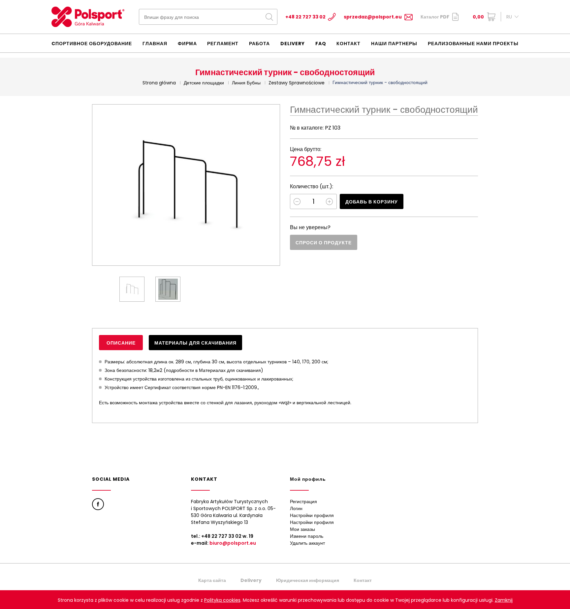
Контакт (348, 43)
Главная (154, 43)
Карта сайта (212, 580)
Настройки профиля (312, 515)
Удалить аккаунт (307, 543)
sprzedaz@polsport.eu (373, 17)
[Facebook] (98, 504)
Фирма (187, 43)
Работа (259, 43)
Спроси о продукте (324, 242)
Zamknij (504, 600)
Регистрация (303, 501)
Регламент (222, 43)
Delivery (292, 43)
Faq (320, 43)
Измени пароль (306, 536)
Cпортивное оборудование (91, 43)
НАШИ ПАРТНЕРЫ (394, 43)
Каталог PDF (435, 17)
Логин (296, 508)
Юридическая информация (307, 580)
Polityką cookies (222, 600)
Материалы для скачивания (195, 343)
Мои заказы (302, 529)
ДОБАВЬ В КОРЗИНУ (371, 201)
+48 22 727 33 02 (305, 17)
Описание (121, 343)
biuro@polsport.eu (232, 543)
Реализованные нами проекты (473, 43)
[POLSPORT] (87, 17)
